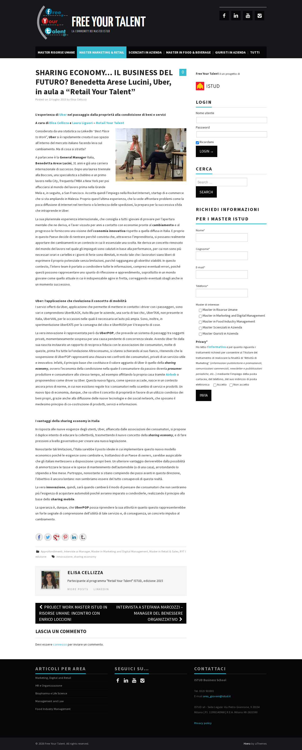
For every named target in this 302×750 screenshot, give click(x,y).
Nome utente (205, 113)
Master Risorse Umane (56, 52)
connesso (60, 644)
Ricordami (206, 142)
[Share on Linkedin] (74, 537)
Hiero (247, 743)
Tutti (255, 52)
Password (203, 127)
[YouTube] (247, 15)
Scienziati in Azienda (145, 52)
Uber (63, 114)
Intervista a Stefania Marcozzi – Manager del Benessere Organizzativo (149, 613)
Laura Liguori (82, 123)
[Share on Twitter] (48, 537)
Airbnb (171, 374)
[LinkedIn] (236, 15)
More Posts (77, 589)
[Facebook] (224, 15)
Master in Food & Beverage (188, 52)
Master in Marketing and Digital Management (119, 551)
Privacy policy (203, 723)
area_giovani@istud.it (217, 696)
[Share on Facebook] (39, 537)
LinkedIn (101, 589)
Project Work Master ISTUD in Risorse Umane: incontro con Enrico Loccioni (73, 613)
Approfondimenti (52, 551)
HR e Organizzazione (48, 685)
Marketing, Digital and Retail (53, 678)
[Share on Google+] (56, 537)
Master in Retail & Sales (163, 551)
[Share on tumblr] (83, 537)
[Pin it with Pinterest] (65, 537)
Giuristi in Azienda (230, 52)
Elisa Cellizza (79, 99)
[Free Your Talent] (93, 23)
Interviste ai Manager (77, 551)
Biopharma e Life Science (51, 693)
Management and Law (49, 701)
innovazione (64, 556)
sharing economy (85, 556)
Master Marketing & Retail (101, 52)
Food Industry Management (53, 709)
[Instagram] (259, 15)
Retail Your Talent (110, 123)
